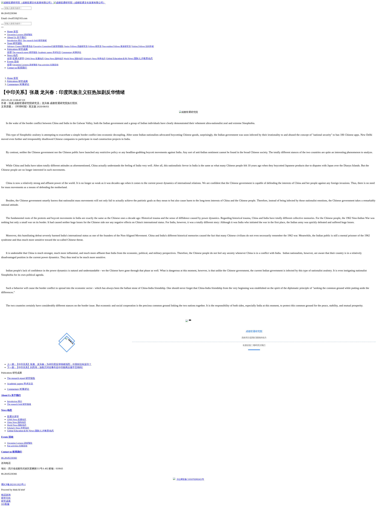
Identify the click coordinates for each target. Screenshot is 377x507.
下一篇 (45, 367)
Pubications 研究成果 (17, 81)
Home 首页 (12, 31)
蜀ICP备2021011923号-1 (13, 484)
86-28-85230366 (9, 458)
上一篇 (49, 364)
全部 (9, 52)
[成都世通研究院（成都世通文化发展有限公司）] (188, 2)
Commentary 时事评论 (18, 84)
